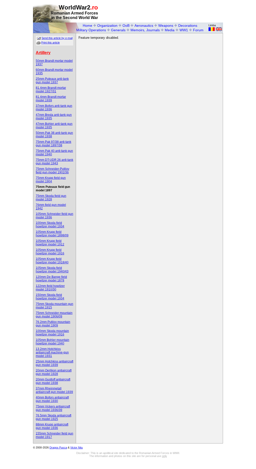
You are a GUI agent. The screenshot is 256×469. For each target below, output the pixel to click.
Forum (198, 30)
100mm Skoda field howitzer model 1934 (50, 224)
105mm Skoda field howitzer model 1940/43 (52, 269)
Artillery (43, 53)
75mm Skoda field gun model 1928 (51, 197)
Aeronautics (143, 26)
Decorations (187, 26)
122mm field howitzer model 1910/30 (50, 287)
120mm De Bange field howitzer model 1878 (51, 278)
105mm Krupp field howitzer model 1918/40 (52, 260)
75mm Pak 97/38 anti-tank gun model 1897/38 (53, 143)
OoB (126, 26)
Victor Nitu (76, 447)
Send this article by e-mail (57, 38)
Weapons (165, 26)
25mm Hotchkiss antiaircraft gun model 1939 (54, 363)
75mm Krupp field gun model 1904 (51, 179)
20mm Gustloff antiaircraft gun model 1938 (53, 381)
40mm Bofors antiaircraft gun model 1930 (52, 399)
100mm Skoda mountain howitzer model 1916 (52, 332)
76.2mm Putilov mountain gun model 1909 (53, 323)
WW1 (184, 30)
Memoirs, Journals (145, 30)
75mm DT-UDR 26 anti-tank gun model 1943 (54, 161)
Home (87, 26)
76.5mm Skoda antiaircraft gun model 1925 (53, 417)
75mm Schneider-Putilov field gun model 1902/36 (52, 170)
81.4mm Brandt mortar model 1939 (51, 98)
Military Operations (91, 30)
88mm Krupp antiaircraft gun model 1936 (52, 426)
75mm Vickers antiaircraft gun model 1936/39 (53, 408)
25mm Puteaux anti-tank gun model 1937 (52, 80)
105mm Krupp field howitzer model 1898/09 (52, 233)
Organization (107, 26)
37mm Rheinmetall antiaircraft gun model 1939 (54, 390)
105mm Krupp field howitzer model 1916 (50, 251)
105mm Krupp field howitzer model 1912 (50, 242)
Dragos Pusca (58, 447)
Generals (118, 30)
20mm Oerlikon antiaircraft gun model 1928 (54, 372)
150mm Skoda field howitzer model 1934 (50, 296)
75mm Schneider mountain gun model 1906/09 (54, 314)
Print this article (50, 42)
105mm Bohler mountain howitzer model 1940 (52, 341)
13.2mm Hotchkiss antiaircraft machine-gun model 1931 (52, 352)
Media (169, 30)
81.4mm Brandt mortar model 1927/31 (51, 89)
